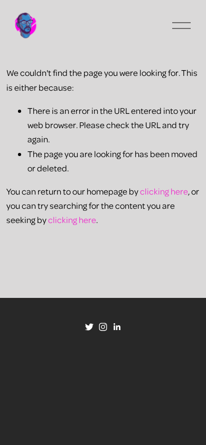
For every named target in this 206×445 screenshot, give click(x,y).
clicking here (164, 191)
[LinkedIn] (117, 327)
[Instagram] (103, 327)
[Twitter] (89, 327)
